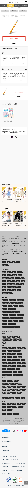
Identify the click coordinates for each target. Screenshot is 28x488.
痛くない (8, 354)
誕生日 (12, 278)
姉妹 (23, 403)
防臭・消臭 (15, 339)
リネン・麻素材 (13, 383)
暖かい (23, 348)
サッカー (22, 284)
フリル (14, 386)
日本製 (19, 366)
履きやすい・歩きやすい (11, 351)
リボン (19, 386)
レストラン (9, 272)
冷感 (9, 336)
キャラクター (9, 409)
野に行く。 (5, 421)
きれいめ (4, 392)
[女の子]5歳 (21, 321)
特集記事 (23, 10)
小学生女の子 (14, 406)
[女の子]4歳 (15, 321)
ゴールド (23, 398)
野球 (4, 287)
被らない (4, 354)
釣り (19, 287)
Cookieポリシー (6, 466)
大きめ (4, 357)
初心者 (8, 403)
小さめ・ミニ (9, 357)
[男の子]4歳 (15, 306)
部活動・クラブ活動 (11, 284)
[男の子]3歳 (10, 306)
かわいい (8, 389)
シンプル (13, 389)
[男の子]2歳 (4, 306)
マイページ (24, 5)
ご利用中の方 (5, 450)
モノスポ (22, 420)
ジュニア (4, 403)
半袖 (19, 363)
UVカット (4, 336)
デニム (4, 380)
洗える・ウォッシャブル (7, 339)
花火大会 (20, 275)
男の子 (8, 406)
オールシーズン (5, 265)
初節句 (19, 290)
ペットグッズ (15, 413)
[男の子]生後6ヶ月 (5, 303)
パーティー (17, 278)
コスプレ (4, 413)
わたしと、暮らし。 (6, 420)
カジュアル (18, 389)
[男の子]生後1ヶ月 (12, 300)
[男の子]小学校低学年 (12, 309)
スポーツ (17, 284)
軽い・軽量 (9, 360)
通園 (23, 281)
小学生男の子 (20, 406)
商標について (20, 470)
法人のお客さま (6, 442)
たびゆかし (21, 421)
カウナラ (11, 421)
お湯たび (22, 418)
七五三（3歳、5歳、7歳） (7, 293)
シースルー (16, 380)
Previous (3, 193)
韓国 (23, 366)
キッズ (10, 5)
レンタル (8, 369)
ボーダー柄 (20, 383)
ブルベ (18, 369)
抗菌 (4, 342)
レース (9, 386)
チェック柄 (4, 386)
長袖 (23, 363)
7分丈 (14, 366)
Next (25, 193)
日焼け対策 (19, 354)
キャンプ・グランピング (11, 287)
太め (15, 357)
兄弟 (19, 403)
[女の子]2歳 (4, 321)
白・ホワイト (4, 398)
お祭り (4, 275)
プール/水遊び (14, 275)
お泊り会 (22, 278)
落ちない (19, 351)
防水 (14, 336)
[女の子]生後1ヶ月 (12, 315)
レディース (17, 5)
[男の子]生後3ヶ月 (20, 300)
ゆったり (19, 357)
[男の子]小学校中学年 (6, 312)
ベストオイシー (15, 420)
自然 (23, 389)
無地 (4, 389)
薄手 (14, 363)
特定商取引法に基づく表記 (18, 466)
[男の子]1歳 (21, 303)
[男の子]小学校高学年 (16, 312)
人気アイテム (14, 10)
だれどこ (11, 418)
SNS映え (10, 375)
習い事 (13, 281)
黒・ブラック (11, 398)
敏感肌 (4, 369)
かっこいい (14, 392)
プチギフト (14, 403)
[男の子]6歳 (4, 309)
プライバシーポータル (20, 463)
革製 (23, 386)
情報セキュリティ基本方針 (8, 470)
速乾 (18, 336)
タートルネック (10, 380)
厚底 (13, 369)
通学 (18, 281)
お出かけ (4, 272)
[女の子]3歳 (10, 321)
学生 (4, 409)
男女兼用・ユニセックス (18, 375)
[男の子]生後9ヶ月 (13, 303)
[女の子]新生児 (5, 315)
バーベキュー (19, 272)
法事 (4, 290)
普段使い (8, 392)
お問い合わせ (5, 456)
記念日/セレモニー (5, 278)
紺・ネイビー (17, 398)
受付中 (5, 10)
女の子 (4, 406)
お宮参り (8, 290)
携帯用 (23, 360)
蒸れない (14, 348)
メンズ (3, 5)
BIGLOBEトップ (6, 473)
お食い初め (14, 290)
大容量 (4, 360)
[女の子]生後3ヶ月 (20, 315)
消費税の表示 (13, 456)
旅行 (14, 272)
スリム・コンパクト (16, 360)
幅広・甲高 (4, 366)
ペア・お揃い (4, 375)
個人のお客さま (6, 437)
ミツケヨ (16, 421)
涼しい (4, 351)
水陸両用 (20, 339)
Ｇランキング (5, 418)
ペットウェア (9, 413)
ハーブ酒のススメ (9, 423)
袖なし (9, 366)
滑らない (9, 348)
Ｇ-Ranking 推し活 (18, 423)
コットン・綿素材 (5, 383)
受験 (4, 281)
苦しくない (4, 348)
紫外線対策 (14, 354)
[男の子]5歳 (21, 306)
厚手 (9, 363)
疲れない (19, 348)
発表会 (8, 281)
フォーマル (19, 392)
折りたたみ (4, 363)
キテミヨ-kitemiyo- (6, 129)
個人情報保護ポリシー (7, 463)
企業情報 (4, 446)
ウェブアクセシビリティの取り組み (10, 459)
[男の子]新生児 (5, 300)
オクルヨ (17, 418)
